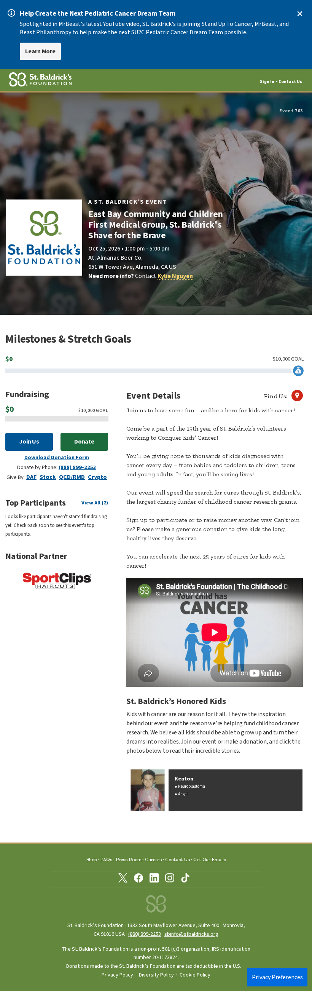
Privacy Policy (117, 975)
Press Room (129, 859)
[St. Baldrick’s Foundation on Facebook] (138, 879)
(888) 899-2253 (77, 467)
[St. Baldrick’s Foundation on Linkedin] (154, 879)
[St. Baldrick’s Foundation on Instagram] (169, 879)
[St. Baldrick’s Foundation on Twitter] (122, 879)
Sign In (267, 81)
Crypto (97, 477)
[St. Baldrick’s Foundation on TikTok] (185, 879)
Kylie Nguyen (175, 276)
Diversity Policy (156, 975)
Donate (84, 441)
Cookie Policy (195, 975)
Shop (91, 859)
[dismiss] (299, 13)
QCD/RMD (72, 477)
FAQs (106, 859)
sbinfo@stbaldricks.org (191, 934)
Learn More (40, 51)
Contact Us (290, 81)
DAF (31, 477)
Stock (48, 477)
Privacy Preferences (277, 977)
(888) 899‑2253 (144, 934)
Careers (153, 859)
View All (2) (94, 503)
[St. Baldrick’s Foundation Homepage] (156, 906)
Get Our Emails (209, 859)
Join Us (29, 441)
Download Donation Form (56, 457)
